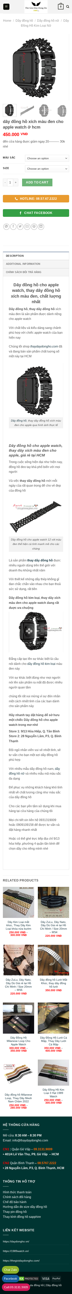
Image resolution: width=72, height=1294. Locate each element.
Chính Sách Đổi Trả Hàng (23, 272)
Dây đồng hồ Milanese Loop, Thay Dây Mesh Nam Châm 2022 (18, 1098)
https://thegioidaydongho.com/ (21, 1260)
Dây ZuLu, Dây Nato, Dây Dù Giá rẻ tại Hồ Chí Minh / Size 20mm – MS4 (53, 927)
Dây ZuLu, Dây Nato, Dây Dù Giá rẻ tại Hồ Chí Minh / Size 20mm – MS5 (18, 984)
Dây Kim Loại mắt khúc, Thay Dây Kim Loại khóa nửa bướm (18, 925)
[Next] (63, 67)
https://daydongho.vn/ (16, 1241)
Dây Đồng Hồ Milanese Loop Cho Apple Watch (18, 1041)
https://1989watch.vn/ (16, 1251)
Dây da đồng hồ (34, 1285)
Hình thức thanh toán (17, 1192)
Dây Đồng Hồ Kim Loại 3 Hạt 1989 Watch (53, 1093)
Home (7, 20)
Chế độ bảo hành (14, 1202)
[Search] (67, 6)
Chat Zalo (10, 1269)
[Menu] (6, 7)
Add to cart (37, 182)
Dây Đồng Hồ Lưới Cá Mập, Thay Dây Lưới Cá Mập (53, 1041)
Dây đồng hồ (24, 20)
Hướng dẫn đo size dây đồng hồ (25, 1206)
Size (6, 168)
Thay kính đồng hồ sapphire (22, 1216)
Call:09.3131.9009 (16, 1287)
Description (15, 255)
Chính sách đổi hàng (17, 1197)
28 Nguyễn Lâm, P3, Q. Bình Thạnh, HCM (34, 1168)
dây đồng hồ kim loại (41, 663)
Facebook (10, 1278)
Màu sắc (9, 157)
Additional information (23, 263)
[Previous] (9, 67)
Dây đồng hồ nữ (48, 20)
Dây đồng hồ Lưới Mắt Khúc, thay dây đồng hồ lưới (53, 983)
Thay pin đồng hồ (15, 1211)
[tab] (36, 256)
